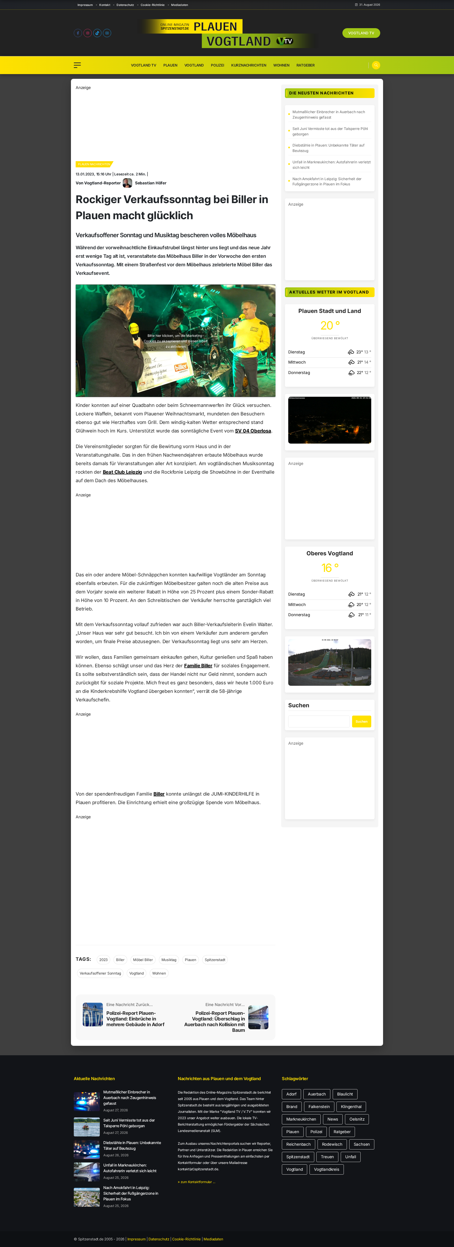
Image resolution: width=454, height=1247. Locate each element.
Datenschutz (125, 5)
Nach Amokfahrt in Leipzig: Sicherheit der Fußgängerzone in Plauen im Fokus (327, 182)
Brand (291, 1106)
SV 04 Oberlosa (253, 431)
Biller (159, 794)
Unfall (350, 1156)
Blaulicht (345, 1094)
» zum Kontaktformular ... (196, 1182)
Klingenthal (351, 1106)
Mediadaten (179, 5)
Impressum (85, 5)
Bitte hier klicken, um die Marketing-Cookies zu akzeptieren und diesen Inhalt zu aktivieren (176, 340)
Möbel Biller (143, 960)
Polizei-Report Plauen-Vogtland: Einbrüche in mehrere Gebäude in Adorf (135, 1018)
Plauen (170, 65)
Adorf (291, 1094)
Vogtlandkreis (326, 1169)
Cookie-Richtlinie (153, 5)
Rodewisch (332, 1144)
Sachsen (362, 1144)
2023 (103, 960)
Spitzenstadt (215, 960)
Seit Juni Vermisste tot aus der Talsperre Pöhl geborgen (330, 131)
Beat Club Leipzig (122, 472)
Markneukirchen (301, 1119)
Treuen (327, 1156)
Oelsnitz (356, 1119)
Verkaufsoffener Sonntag (100, 973)
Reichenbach (298, 1144)
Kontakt (104, 5)
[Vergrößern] (365, 403)
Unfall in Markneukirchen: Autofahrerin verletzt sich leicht (331, 165)
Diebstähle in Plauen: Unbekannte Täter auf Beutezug (328, 148)
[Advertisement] (175, 124)
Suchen (298, 706)
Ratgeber (306, 65)
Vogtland (194, 65)
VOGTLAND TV (361, 33)
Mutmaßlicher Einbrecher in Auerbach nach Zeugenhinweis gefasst (328, 115)
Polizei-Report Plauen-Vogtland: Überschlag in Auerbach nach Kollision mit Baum (214, 1021)
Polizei (217, 65)
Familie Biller (198, 665)
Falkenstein (319, 1106)
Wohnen (281, 65)
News (332, 1119)
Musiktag (169, 960)
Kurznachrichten (248, 65)
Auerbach (317, 1094)
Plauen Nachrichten (94, 164)
